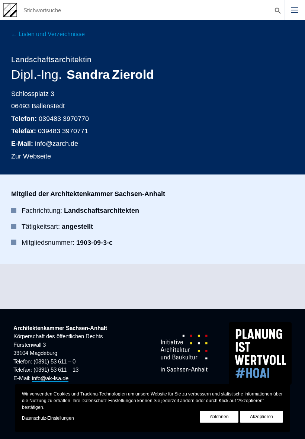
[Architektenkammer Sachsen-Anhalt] (10, 10)
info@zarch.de (56, 143)
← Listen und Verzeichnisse (48, 34)
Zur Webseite (31, 156)
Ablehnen (219, 416)
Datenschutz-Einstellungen (48, 418)
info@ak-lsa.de (50, 378)
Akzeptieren (261, 416)
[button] (294, 10)
